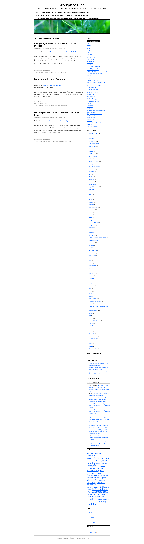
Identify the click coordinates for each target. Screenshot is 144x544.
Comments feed (92, 520)
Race (90, 288)
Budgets (90, 159)
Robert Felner (98, 485)
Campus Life (92, 169)
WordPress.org (92, 522)
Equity (90, 212)
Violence (91, 346)
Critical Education (91, 47)
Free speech (91, 225)
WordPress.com (85, 538)
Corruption (91, 189)
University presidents (96, 498)
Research (91, 296)
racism (65, 72)
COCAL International (92, 56)
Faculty (41, 70)
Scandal (89, 490)
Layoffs (103, 477)
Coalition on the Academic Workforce (95, 85)
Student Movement (93, 326)
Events (90, 217)
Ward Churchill (93, 502)
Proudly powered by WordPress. (62, 538)
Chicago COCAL (91, 57)
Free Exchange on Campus (93, 91)
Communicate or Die (91, 87)
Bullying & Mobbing (93, 164)
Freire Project (90, 64)
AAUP (88, 50)
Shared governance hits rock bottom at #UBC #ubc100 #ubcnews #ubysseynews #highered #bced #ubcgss (98, 425)
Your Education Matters (92, 126)
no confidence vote (103, 480)
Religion (90, 293)
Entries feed (91, 517)
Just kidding (91, 248)
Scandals (91, 303)
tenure (107, 492)
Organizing (91, 273)
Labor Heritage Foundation (93, 101)
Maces (90, 260)
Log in (90, 514)
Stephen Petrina (92, 532)
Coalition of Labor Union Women (94, 84)
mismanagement (92, 265)
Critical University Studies (95, 197)
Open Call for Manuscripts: (62, 15)
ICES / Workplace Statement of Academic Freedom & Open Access (66, 12)
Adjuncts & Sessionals (94, 143)
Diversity (41, 103)
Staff (90, 315)
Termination (103, 494)
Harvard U (41, 72)
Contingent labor (92, 184)
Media (90, 263)
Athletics (91, 151)
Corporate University (93, 187)
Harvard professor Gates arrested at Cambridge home (56, 113)
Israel (107, 475)
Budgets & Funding (93, 161)
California (98, 463)
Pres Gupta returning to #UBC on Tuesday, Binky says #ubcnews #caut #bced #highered (98, 443)
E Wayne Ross (53, 48)
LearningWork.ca (91, 96)
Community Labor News (92, 89)
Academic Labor (92, 136)
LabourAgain (90, 98)
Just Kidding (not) (93, 250)
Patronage (91, 275)
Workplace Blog (72, 4)
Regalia (90, 291)
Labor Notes (90, 107)
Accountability (92, 141)
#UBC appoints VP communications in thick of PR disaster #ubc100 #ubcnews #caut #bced (98, 431)
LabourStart (89, 108)
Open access (91, 270)
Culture (90, 199)
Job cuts (89, 478)
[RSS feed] (96, 530)
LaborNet (89, 103)
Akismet (16, 541)
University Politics (91, 117)
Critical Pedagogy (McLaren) (93, 66)
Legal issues (47, 70)
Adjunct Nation (90, 59)
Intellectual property (93, 240)
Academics (91, 138)
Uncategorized (92, 341)
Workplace (89, 45)
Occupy (90, 268)
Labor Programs (92, 255)
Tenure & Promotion (93, 336)
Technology (91, 333)
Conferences (91, 181)
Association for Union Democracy (95, 73)
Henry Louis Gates (49, 72)
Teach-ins (91, 331)
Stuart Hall (91, 323)
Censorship (91, 171)
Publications (91, 286)
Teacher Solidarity (91, 112)
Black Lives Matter (93, 156)
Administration (92, 146)
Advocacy (91, 148)
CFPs (90, 174)
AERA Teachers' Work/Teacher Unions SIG (97, 71)
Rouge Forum (90, 63)
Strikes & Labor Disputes (94, 320)
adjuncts (90, 458)
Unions (90, 343)
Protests (90, 283)
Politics (90, 281)
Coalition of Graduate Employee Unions (96, 82)
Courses (90, 192)
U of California (102, 499)
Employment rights (93, 207)
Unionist (89, 75)
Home (37, 12)
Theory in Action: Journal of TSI (94, 114)
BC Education (92, 154)
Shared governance (93, 310)
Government (91, 230)
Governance (91, 227)
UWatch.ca (89, 121)
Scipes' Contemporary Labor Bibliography (96, 110)
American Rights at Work (93, 70)
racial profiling (59, 72)
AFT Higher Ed (90, 61)
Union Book (90, 105)
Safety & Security (93, 298)
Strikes (90, 318)
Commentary (92, 179)
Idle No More (92, 235)
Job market (91, 245)
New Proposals (90, 49)
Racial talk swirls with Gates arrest (50, 79)
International (91, 242)
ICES (88, 43)
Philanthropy (92, 278)
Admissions (89, 461)
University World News (92, 119)
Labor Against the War (92, 100)
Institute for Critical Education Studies (97, 237)
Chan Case (91, 176)
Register (90, 512)
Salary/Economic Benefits (95, 301)
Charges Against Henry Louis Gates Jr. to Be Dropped (55, 44)
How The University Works (93, 93)
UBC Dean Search (93, 338)
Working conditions (93, 348)
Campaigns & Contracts (94, 166)
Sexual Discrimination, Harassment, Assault (99, 306)
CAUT (88, 52)
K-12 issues (91, 253)
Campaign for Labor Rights (93, 80)
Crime (90, 194)
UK (107, 494)
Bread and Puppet (91, 78)
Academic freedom (93, 133)
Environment (92, 209)
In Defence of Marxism (92, 68)
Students (91, 328)
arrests (40, 141)
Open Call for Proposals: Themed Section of (68, 18)
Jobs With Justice (91, 94)
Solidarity (91, 313)
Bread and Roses (91, 77)
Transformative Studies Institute (94, 115)
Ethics (90, 215)
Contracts (103, 466)
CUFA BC (89, 54)
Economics (91, 204)
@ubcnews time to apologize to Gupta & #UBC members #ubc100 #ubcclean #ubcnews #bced (97, 399)
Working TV (90, 124)
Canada (102, 463)
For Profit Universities (94, 222)
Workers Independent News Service (95, 122)
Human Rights (92, 232)
